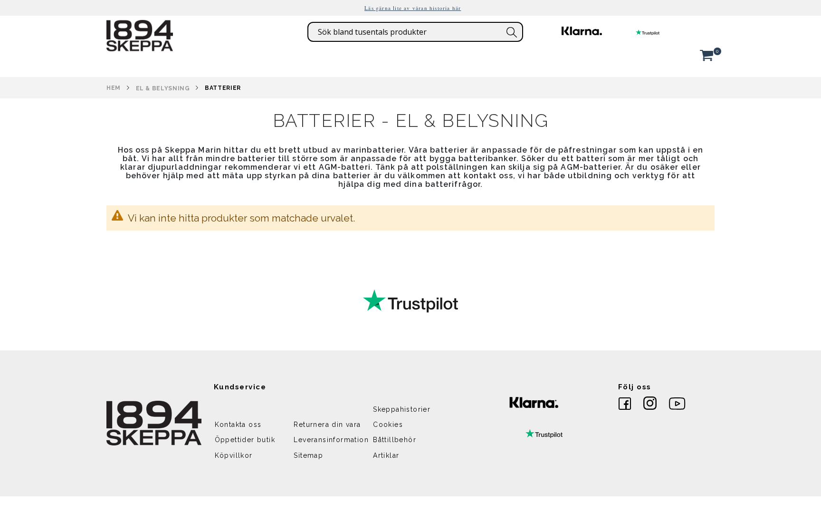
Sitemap (308, 455)
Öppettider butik (245, 440)
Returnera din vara (327, 424)
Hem (113, 88)
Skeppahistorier (401, 409)
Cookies (388, 424)
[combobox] (415, 32)
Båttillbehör (394, 440)
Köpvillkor (234, 455)
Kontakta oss (238, 424)
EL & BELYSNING (163, 88)
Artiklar (386, 455)
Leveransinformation (331, 440)
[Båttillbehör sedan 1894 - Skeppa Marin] (139, 46)
